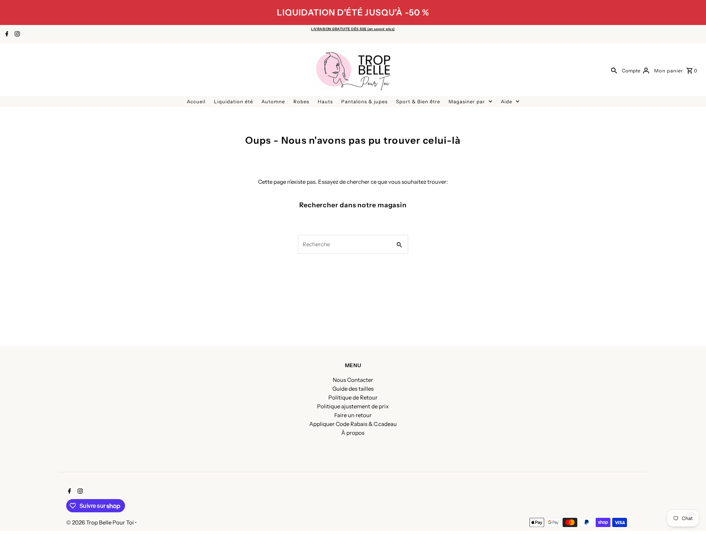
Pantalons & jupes (364, 101)
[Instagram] (16, 34)
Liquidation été (233, 101)
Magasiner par (467, 101)
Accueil (196, 101)
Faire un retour (353, 415)
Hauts (325, 101)
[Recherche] (614, 70)
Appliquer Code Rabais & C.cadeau (353, 423)
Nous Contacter (353, 379)
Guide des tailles (353, 388)
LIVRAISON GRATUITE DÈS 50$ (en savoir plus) (353, 29)
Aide (506, 101)
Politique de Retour (353, 397)
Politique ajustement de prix (353, 406)
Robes (301, 101)
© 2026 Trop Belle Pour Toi (100, 522)
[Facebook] (6, 34)
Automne (273, 101)
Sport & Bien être (418, 101)
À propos (352, 432)
